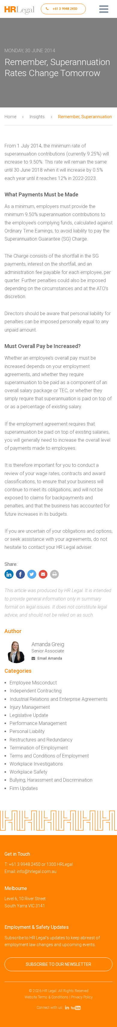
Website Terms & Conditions (46, 997)
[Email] (43, 576)
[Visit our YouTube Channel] (76, 1007)
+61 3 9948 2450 (64, 9)
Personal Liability (27, 731)
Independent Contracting (36, 691)
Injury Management (30, 707)
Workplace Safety (28, 772)
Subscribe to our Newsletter (58, 964)
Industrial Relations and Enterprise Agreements (58, 699)
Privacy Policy (82, 997)
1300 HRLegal (59, 864)
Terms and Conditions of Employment (49, 756)
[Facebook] (20, 576)
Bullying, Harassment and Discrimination (51, 780)
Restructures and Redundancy (41, 740)
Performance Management (38, 723)
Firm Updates (24, 788)
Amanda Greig (48, 644)
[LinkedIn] (9, 576)
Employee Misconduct (33, 683)
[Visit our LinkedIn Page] (68, 1007)
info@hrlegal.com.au (36, 871)
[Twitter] (32, 576)
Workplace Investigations (36, 764)
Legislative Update (29, 715)
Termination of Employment (39, 748)
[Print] (54, 576)
